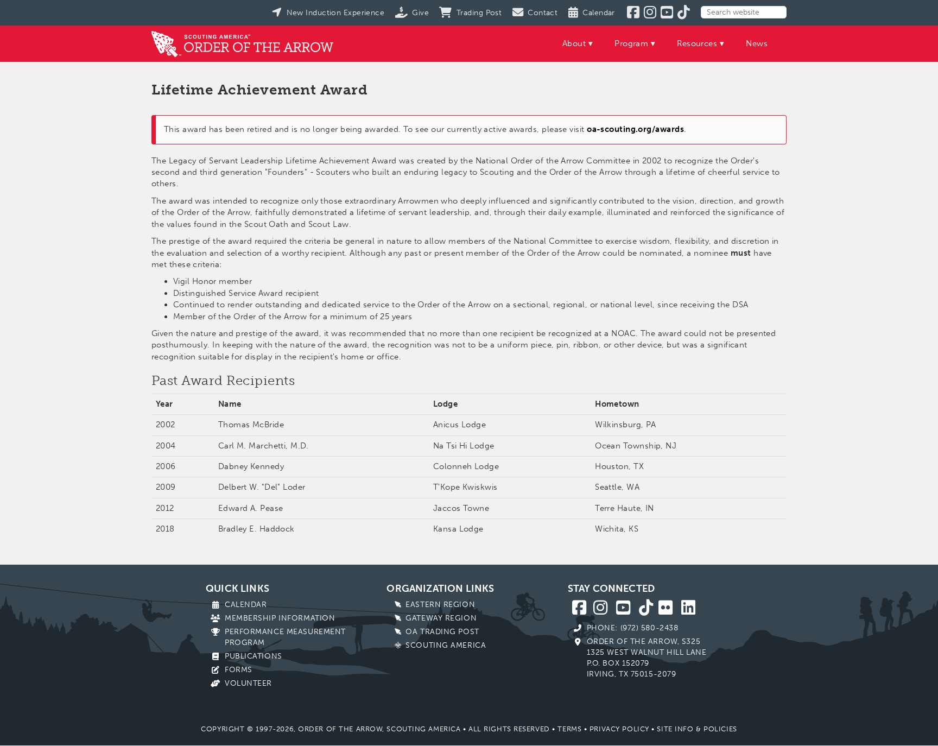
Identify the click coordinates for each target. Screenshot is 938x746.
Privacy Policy (619, 729)
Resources (697, 43)
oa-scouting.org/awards (635, 129)
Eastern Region (440, 604)
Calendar (246, 604)
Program (631, 43)
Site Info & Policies (697, 729)
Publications (253, 656)
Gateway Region (441, 618)
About (574, 43)
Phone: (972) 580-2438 (633, 628)
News (757, 43)
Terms (569, 729)
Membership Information (280, 618)
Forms (238, 669)
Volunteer (248, 683)
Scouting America (445, 645)
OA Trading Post (442, 631)
